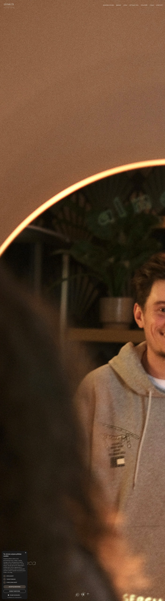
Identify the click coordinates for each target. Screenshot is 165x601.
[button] (14, 595)
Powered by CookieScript (14, 597)
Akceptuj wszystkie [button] (14, 587)
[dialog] (15, 575)
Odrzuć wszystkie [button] (14, 591)
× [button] (25, 552)
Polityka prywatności (18, 572)
